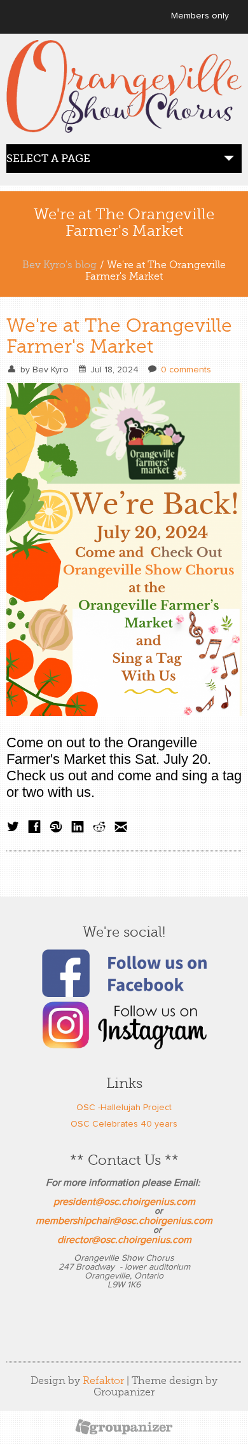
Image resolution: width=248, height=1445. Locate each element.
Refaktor (103, 1381)
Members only (200, 15)
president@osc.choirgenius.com (124, 1202)
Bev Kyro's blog (59, 265)
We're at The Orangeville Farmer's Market (119, 336)
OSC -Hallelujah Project (124, 1107)
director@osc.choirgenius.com (124, 1240)
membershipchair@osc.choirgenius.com (124, 1221)
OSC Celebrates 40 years (124, 1124)
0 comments (186, 369)
